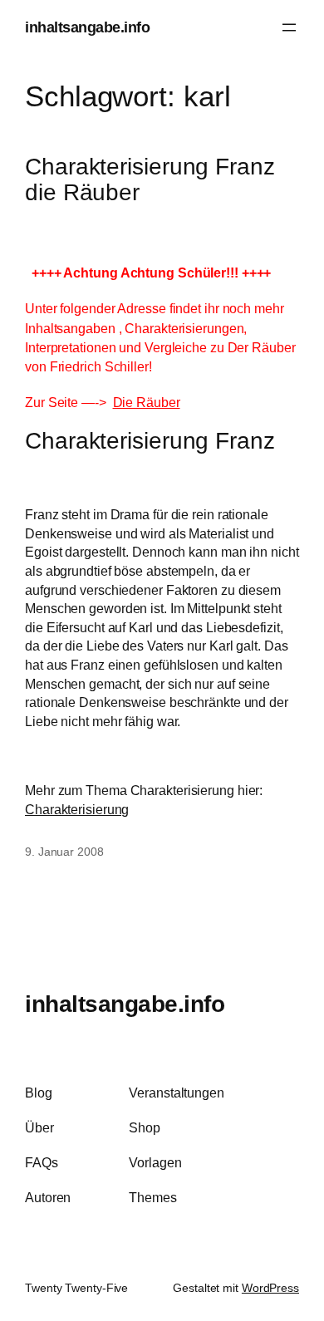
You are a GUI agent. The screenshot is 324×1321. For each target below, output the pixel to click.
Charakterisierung (77, 809)
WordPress (270, 1287)
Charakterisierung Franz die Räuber (150, 180)
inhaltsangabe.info (87, 27)
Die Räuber (146, 402)
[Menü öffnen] (289, 27)
